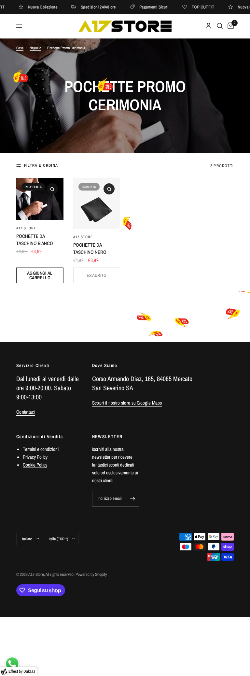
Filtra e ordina (41, 165)
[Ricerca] (220, 26)
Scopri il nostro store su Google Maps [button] (127, 403)
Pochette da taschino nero (89, 248)
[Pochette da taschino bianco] (39, 199)
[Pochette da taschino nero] (96, 203)
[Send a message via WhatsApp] (12, 664)
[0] (229, 26)
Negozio (35, 48)
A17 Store (26, 228)
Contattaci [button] (25, 412)
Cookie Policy (35, 464)
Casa (19, 48)
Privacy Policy (35, 456)
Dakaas (29, 671)
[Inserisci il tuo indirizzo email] (132, 499)
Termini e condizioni (41, 449)
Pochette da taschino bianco (34, 240)
